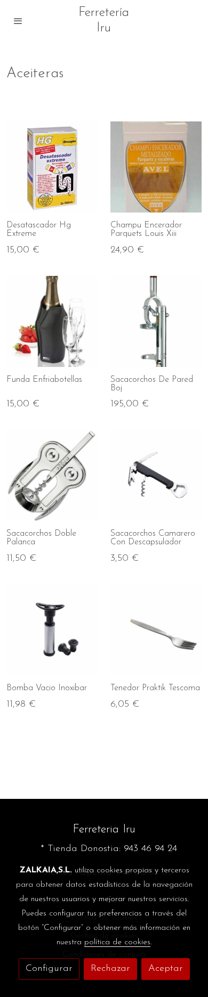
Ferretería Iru (103, 20)
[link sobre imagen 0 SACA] (52, 475)
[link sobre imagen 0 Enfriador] (52, 321)
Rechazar (110, 969)
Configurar (49, 969)
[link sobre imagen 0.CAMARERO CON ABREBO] (156, 475)
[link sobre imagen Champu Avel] (156, 167)
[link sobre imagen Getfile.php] (156, 629)
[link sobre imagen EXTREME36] (52, 167)
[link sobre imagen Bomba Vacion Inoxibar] (52, 629)
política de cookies (117, 942)
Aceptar (165, 969)
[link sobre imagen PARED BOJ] (156, 321)
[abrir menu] (18, 21)
